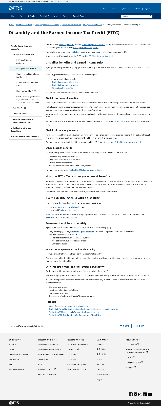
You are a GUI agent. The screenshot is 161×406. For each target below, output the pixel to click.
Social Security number (69, 210)
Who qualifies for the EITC (92, 25)
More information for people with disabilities (68, 306)
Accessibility (147, 403)
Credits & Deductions (24, 25)
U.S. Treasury (131, 344)
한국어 (100, 359)
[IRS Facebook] (131, 394)
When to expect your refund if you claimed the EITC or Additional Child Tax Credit (28, 99)
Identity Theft (73, 349)
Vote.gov (129, 367)
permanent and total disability (68, 207)
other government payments (85, 47)
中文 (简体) (101, 349)
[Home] (15, 7)
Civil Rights (43, 359)
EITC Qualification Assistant (24, 61)
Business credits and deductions (25, 136)
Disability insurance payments (65, 85)
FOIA (40, 364)
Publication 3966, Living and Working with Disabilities (74, 312)
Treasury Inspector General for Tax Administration (137, 351)
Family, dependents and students (47, 25)
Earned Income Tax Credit (71, 25)
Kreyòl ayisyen (103, 374)
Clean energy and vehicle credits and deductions (22, 121)
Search (150, 16)
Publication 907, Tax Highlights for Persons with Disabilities (75, 315)
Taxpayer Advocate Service (49, 349)
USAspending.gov (133, 362)
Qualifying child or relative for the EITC (27, 75)
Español (100, 344)
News (114, 9)
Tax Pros (137, 9)
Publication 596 (123, 121)
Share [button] (126, 325)
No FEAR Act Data (45, 369)
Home (11, 25)
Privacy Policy (133, 403)
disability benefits (66, 44)
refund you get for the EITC (93, 44)
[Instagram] (140, 394)
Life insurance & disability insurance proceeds (122, 142)
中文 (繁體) (101, 354)
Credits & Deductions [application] (48, 16)
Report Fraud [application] (78, 16)
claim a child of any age (74, 52)
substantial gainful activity (82, 231)
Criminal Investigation (77, 364)
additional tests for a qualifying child (61, 217)
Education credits (20, 113)
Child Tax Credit (19, 108)
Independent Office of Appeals (51, 354)
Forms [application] (65, 16)
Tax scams (71, 354)
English (123, 9)
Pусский (100, 364)
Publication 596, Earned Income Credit (85, 170)
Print (141, 325)
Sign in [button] (147, 9)
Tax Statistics (15, 359)
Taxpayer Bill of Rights (48, 344)
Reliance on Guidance (47, 374)
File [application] (12, 16)
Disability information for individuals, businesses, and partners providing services (83, 309)
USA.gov (129, 357)
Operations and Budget (19, 354)
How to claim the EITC (26, 91)
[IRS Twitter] (135, 394)
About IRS (13, 344)
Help (105, 9)
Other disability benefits (62, 88)
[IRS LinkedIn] (145, 394)
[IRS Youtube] (150, 394)
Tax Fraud (71, 359)
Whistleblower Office (76, 369)
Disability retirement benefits (65, 82)
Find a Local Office (16, 369)
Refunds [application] (31, 16)
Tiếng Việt (101, 369)
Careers (12, 349)
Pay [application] (21, 16)
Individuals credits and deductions (21, 129)
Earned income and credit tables (27, 84)
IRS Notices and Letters (77, 344)
